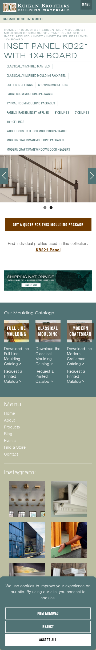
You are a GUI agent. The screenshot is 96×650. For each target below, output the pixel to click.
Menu (86, 4)
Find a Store (15, 447)
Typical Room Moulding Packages (31, 103)
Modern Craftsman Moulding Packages (35, 140)
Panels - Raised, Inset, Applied (28, 112)
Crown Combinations (53, 85)
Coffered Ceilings (20, 85)
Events (10, 440)
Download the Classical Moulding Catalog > (47, 356)
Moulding (74, 30)
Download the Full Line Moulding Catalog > (16, 356)
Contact (11, 454)
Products (27, 30)
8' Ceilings (62, 112)
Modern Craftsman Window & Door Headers (38, 149)
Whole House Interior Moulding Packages (37, 131)
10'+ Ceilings (15, 122)
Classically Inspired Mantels (28, 66)
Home (9, 30)
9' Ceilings (82, 112)
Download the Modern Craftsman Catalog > (79, 356)
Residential (50, 30)
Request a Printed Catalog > (13, 376)
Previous (4, 176)
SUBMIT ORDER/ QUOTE (23, 19)
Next (92, 176)
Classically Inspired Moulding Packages (36, 75)
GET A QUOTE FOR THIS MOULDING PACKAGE (48, 224)
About (9, 420)
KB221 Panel (48, 250)
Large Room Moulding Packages (30, 94)
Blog (8, 433)
